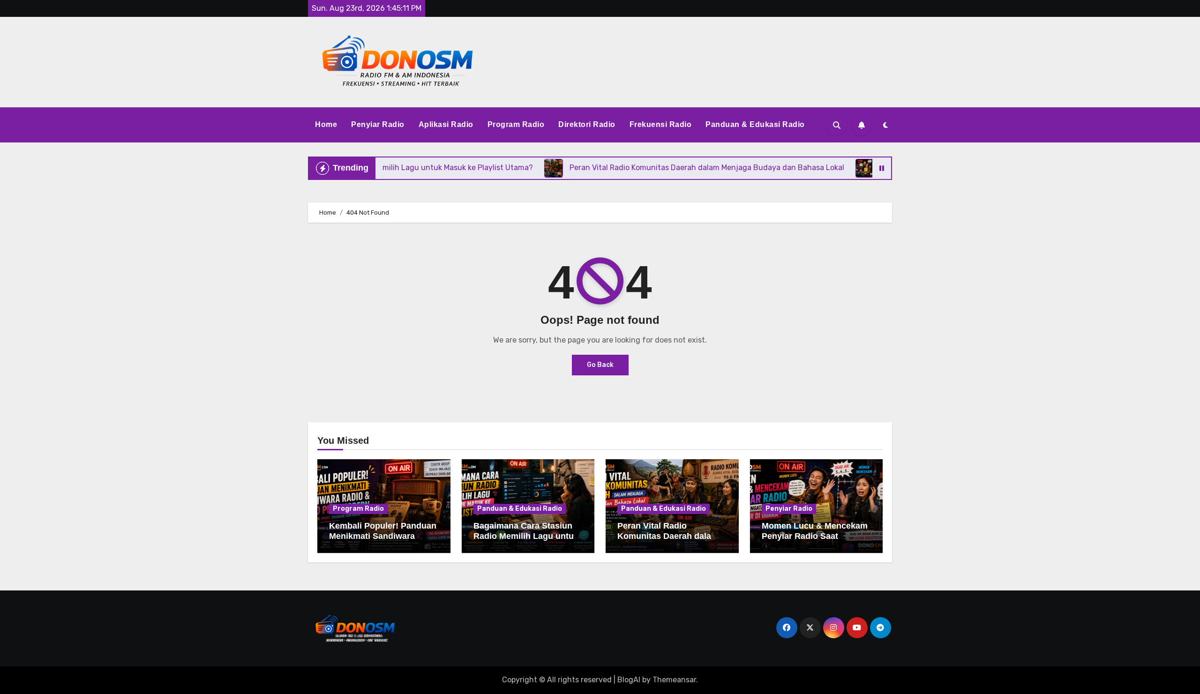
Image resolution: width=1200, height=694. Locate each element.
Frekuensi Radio (661, 124)
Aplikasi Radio (446, 124)
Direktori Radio (586, 124)
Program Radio (516, 124)
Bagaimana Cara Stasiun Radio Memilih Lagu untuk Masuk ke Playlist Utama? (525, 536)
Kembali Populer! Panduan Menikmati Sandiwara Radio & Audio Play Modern (382, 541)
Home (326, 124)
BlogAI (628, 679)
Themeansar (674, 679)
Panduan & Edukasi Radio (755, 124)
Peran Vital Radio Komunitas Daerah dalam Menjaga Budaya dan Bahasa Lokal (668, 541)
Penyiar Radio (378, 124)
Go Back (600, 365)
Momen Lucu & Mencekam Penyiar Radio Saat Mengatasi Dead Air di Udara (815, 541)
